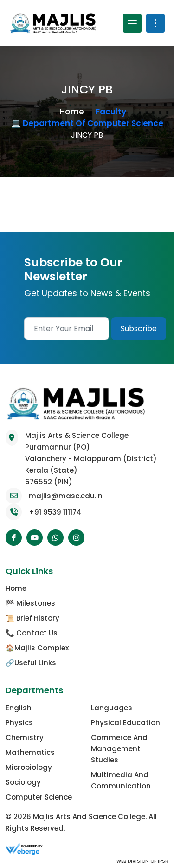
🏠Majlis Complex (37, 648)
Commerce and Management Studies (119, 749)
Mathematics (30, 752)
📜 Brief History (32, 618)
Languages (111, 708)
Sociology (23, 782)
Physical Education (125, 723)
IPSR (162, 861)
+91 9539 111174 (55, 512)
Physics (19, 723)
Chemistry (25, 737)
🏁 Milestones (30, 603)
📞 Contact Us (32, 633)
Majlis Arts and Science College (89, 816)
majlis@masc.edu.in (66, 496)
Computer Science (39, 797)
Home (72, 111)
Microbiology (29, 767)
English (19, 708)
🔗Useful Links (31, 663)
